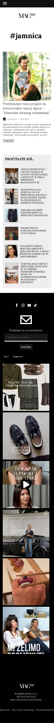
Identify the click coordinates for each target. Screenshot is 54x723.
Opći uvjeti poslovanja (23, 710)
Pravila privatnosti (45, 710)
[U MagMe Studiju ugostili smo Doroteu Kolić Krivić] (26, 630)
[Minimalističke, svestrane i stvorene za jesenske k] (26, 436)
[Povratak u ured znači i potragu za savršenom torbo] (26, 533)
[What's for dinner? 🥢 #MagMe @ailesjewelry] (26, 581)
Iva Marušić (12, 119)
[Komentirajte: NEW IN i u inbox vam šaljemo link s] (26, 387)
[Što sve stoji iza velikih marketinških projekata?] (26, 484)
